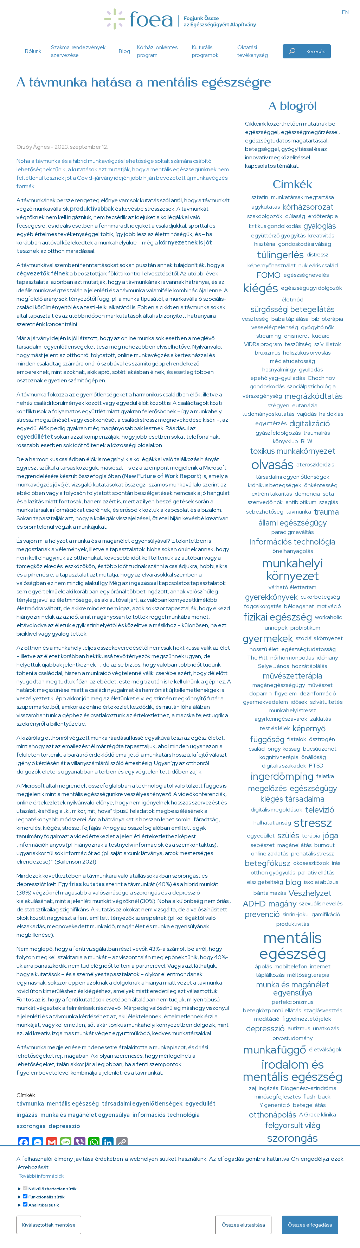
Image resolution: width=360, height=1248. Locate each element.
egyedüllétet (35, 436)
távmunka (30, 1103)
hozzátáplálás (309, 666)
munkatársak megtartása (302, 197)
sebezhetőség (264, 511)
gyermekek (268, 638)
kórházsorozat (308, 207)
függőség (267, 739)
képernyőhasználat (272, 265)
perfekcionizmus (292, 1002)
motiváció (329, 606)
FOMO (269, 275)
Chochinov (321, 378)
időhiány (327, 657)
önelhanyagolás (292, 551)
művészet (320, 685)
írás (336, 863)
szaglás (328, 502)
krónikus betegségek (274, 485)
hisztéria (264, 244)
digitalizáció (309, 423)
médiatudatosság (292, 361)
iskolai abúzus (321, 882)
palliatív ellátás (316, 872)
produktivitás (292, 924)
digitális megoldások (276, 809)
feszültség (298, 344)
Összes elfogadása (310, 1225)
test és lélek (275, 728)
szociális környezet (319, 638)
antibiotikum (300, 502)
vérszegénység (262, 396)
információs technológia (166, 1115)
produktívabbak (92, 208)
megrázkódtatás (314, 396)
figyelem (286, 693)
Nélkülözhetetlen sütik (52, 1189)
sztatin (259, 197)
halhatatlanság (272, 822)
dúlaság (295, 216)
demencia (307, 493)
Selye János (273, 666)
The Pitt (257, 657)
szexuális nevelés (320, 903)
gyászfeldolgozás (278, 433)
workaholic (328, 617)
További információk (41, 1176)
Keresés (316, 51)
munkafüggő (274, 1049)
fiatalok (296, 739)
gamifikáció (325, 914)
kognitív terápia (278, 757)
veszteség (255, 319)
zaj (252, 1088)
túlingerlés (280, 254)
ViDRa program (263, 344)
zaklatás (320, 718)
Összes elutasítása (243, 1225)
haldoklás (331, 414)
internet (320, 966)
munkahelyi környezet (292, 569)
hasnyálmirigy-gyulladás (292, 369)
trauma (326, 512)
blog (293, 882)
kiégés (260, 288)
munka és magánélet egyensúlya (85, 1115)
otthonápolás (272, 1114)
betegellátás (309, 1105)
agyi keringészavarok (281, 718)
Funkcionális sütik (46, 1197)
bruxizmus (267, 352)
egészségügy (313, 788)
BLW (306, 441)
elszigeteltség (265, 882)
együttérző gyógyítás (278, 235)
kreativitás (321, 235)
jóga (330, 835)
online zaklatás (269, 853)
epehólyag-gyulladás (277, 378)
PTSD (316, 765)
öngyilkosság (284, 748)
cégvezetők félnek (43, 273)
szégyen (278, 405)
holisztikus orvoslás (306, 352)
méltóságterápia (308, 975)
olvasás (272, 464)
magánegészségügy (278, 685)
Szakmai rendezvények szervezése (78, 51)
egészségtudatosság (308, 649)
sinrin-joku (296, 914)
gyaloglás (319, 226)
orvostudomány (292, 1038)
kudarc (320, 335)
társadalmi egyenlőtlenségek (142, 1103)
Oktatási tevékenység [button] (252, 51)
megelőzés (267, 788)
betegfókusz (267, 863)
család (257, 748)
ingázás (27, 1115)
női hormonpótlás (292, 657)
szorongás (31, 1126)
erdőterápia (323, 216)
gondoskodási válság (304, 244)
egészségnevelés (306, 275)
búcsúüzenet (319, 748)
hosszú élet (264, 649)
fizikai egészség (277, 617)
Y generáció (274, 1105)
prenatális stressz (312, 853)
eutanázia (304, 405)
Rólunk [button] (33, 51)
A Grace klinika (317, 1114)
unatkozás (326, 1028)
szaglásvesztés (323, 1010)
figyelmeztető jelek (306, 1019)
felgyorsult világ (292, 1125)
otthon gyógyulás (273, 872)
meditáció (266, 1019)
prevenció (262, 914)
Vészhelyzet (310, 893)
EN (345, 12)
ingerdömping (282, 776)
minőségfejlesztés (278, 1096)
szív (318, 344)
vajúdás (306, 414)
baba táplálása (290, 319)
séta (328, 493)
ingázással (143, 583)
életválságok (325, 1049)
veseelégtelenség (274, 327)
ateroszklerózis (315, 464)
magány (282, 903)
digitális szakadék (284, 765)
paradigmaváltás (292, 532)
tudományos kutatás (268, 414)
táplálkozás (270, 975)
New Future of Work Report (161, 476)
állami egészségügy (292, 522)
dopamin (260, 693)
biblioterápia (327, 319)
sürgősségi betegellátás (293, 309)
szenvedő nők (265, 502)
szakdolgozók (264, 216)
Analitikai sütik (43, 1205)
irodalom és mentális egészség (292, 1070)
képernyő (309, 728)
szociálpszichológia (311, 386)
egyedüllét (200, 1103)
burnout (324, 845)
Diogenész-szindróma (308, 1088)
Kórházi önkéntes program (157, 51)
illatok (333, 344)
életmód (292, 299)
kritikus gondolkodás (275, 226)
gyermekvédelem (265, 702)
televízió (319, 809)
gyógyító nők (317, 327)
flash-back (316, 1096)
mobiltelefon (291, 966)
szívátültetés (326, 702)
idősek (299, 702)
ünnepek (276, 627)
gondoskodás (267, 386)
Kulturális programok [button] (205, 51)
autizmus (299, 1028)
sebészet (263, 845)
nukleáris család (318, 265)
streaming (268, 335)
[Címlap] (180, 19)
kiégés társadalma (292, 799)
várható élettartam (292, 587)
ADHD (254, 903)
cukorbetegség (320, 596)
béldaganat (299, 606)
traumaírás (316, 433)
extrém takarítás (271, 493)
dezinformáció (318, 693)
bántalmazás (269, 893)
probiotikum (305, 627)
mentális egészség (73, 1103)
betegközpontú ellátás (272, 1010)
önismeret (296, 335)
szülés (288, 835)
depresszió (64, 1126)
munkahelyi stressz (292, 710)
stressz (313, 822)
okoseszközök (311, 863)
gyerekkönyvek (271, 597)
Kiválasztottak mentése (49, 1225)
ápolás (263, 966)
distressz (317, 254)
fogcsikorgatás (262, 606)
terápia (311, 835)
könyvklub (285, 441)
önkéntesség (321, 485)
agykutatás (265, 206)
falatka (325, 776)
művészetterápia (292, 675)
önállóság (313, 757)
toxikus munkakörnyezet (292, 451)
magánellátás (294, 845)
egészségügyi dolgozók (311, 288)
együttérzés (271, 423)
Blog (124, 51)
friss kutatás (87, 884)
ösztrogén (322, 739)
